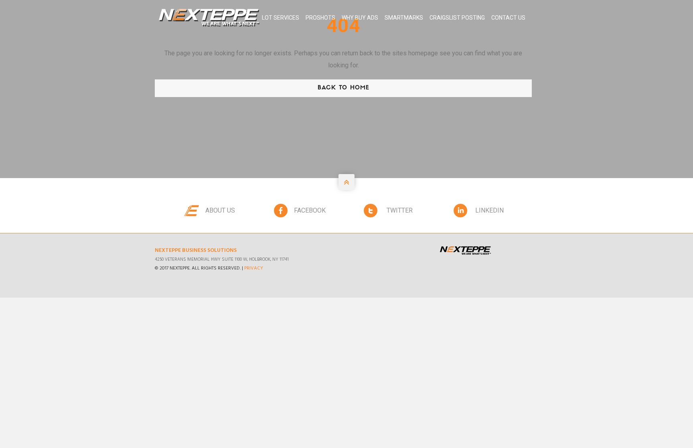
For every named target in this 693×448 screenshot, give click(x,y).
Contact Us (508, 17)
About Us (220, 210)
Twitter (400, 210)
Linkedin (489, 210)
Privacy (253, 268)
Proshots (320, 17)
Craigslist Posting (457, 17)
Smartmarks (404, 17)
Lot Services (280, 17)
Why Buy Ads (360, 17)
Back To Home (343, 88)
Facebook (310, 210)
